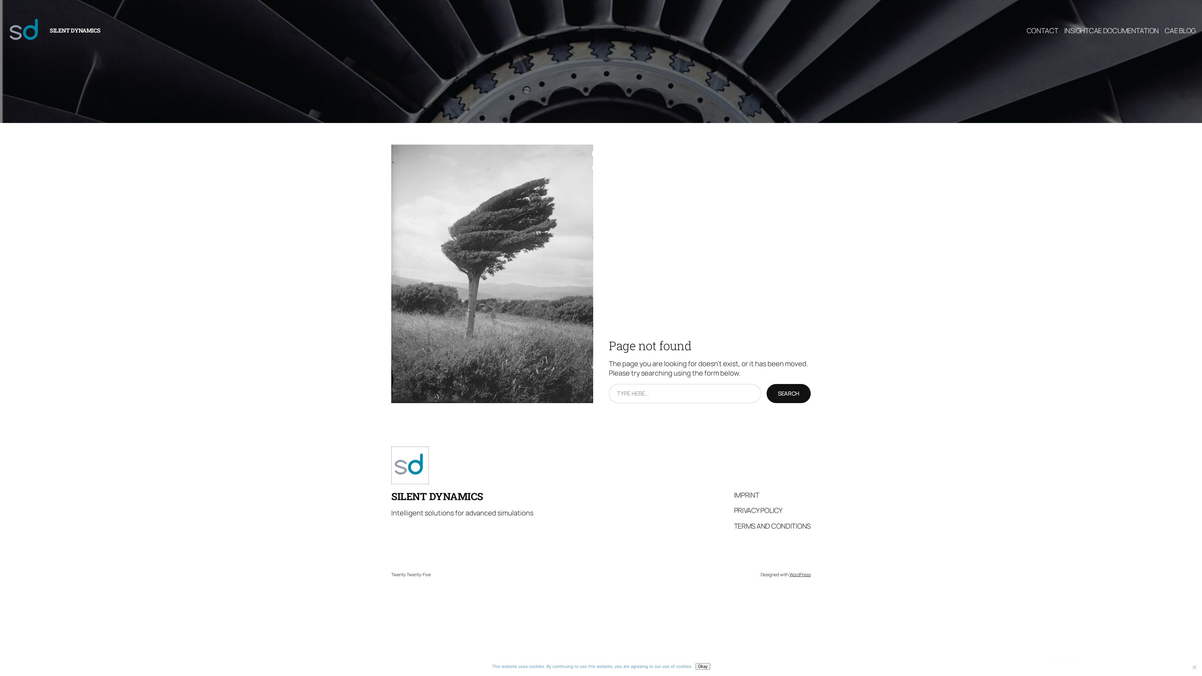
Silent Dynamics (75, 30)
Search (788, 393)
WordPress (800, 574)
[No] (1194, 667)
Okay (703, 666)
